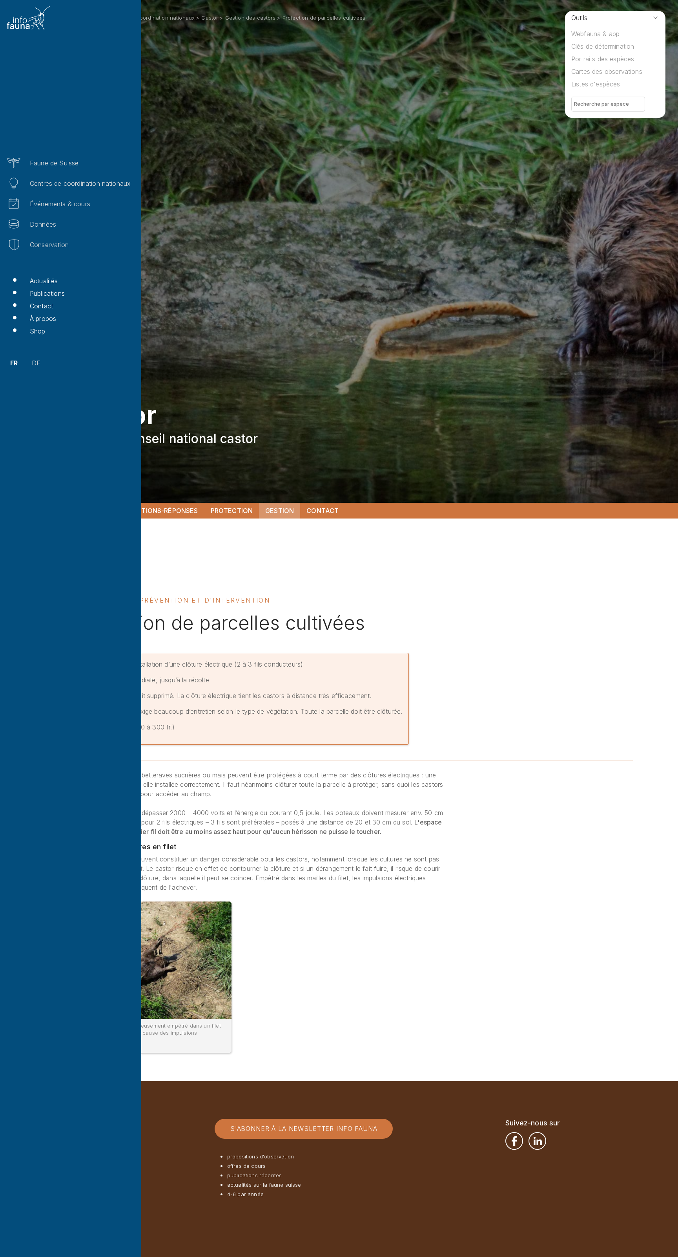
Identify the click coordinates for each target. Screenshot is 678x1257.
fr (14, 363)
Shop (38, 331)
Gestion (279, 511)
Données (43, 224)
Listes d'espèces (595, 84)
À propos (43, 318)
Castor (209, 18)
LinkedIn (537, 1141)
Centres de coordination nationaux (80, 183)
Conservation (49, 245)
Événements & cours (60, 204)
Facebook (514, 1141)
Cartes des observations (606, 71)
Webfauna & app (595, 34)
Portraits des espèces (602, 59)
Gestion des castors (250, 18)
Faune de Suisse (54, 163)
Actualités (44, 281)
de (36, 363)
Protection (232, 511)
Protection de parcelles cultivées (323, 18)
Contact (41, 306)
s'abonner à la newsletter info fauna (303, 1128)
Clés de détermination (602, 46)
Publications (47, 293)
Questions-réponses (161, 511)
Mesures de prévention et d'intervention (178, 600)
